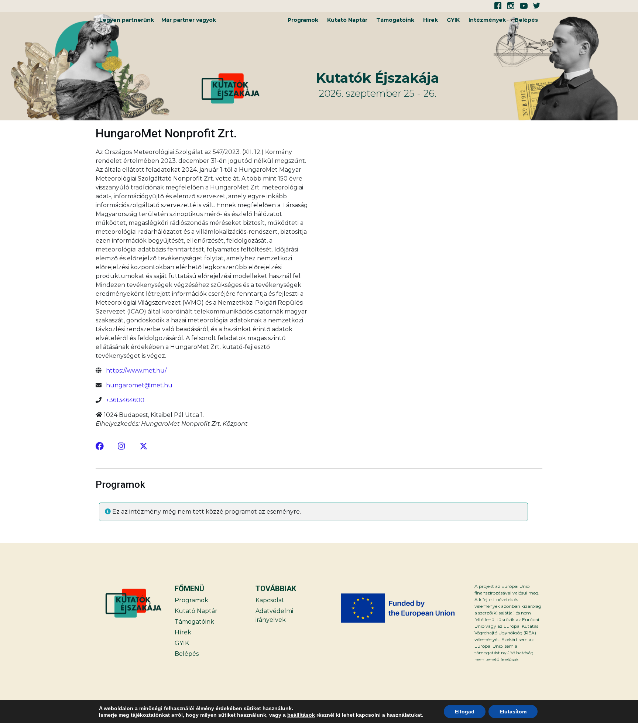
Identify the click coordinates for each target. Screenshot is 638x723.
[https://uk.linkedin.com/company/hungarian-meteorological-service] (144, 445)
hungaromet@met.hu (139, 385)
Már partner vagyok (188, 20)
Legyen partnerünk (126, 20)
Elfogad (464, 712)
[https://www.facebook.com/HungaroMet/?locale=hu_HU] (100, 445)
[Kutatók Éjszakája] (257, 88)
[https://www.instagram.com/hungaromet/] (122, 445)
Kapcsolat (269, 600)
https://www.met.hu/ (136, 370)
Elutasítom (513, 712)
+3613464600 (125, 400)
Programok (303, 20)
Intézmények (487, 20)
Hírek (430, 20)
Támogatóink (395, 20)
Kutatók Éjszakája (377, 78)
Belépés (526, 20)
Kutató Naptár (347, 20)
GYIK (453, 20)
